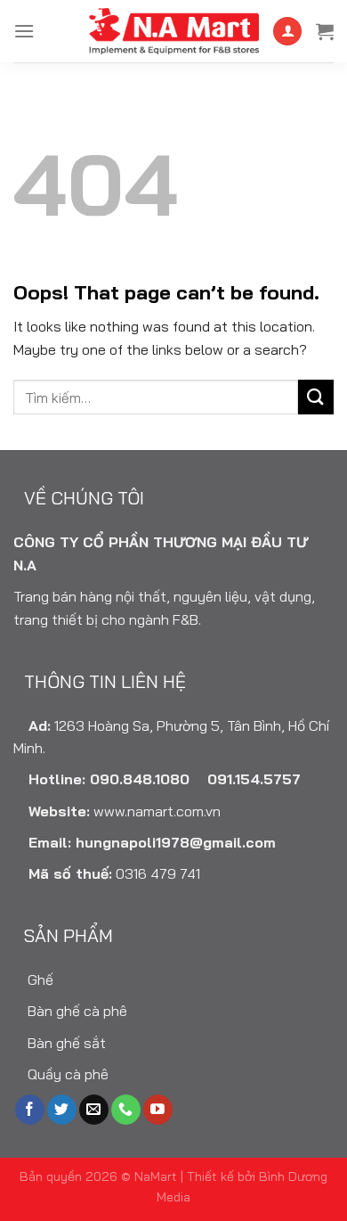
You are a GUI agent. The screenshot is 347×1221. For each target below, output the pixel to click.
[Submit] (316, 397)
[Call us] (126, 1109)
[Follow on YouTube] (158, 1109)
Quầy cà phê (66, 1074)
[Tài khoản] (287, 31)
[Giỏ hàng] (325, 31)
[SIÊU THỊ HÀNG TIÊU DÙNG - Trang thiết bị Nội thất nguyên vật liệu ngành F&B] (173, 31)
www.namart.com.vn (157, 811)
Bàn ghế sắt (65, 1043)
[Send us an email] (94, 1109)
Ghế (38, 979)
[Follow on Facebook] (29, 1109)
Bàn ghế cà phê (75, 1011)
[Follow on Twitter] (62, 1109)
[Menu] (24, 31)
